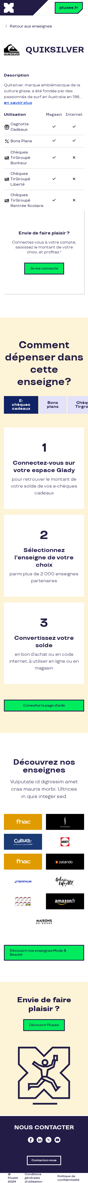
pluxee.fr (68, 7)
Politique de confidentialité (68, 1178)
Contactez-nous (44, 1160)
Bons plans (53, 404)
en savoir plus (18, 103)
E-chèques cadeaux (21, 405)
